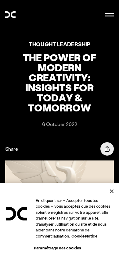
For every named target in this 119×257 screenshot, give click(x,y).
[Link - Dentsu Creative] (10, 14)
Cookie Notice (84, 235)
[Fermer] (111, 191)
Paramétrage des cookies (57, 247)
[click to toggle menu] (109, 14)
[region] (59, 220)
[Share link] (107, 149)
